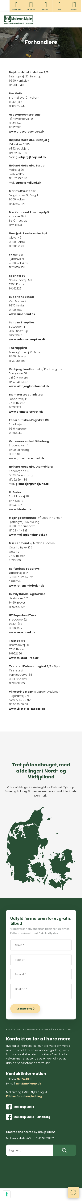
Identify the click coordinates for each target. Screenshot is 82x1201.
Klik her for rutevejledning (24, 1096)
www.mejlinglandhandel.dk (28, 535)
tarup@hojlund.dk (28, 183)
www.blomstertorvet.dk (26, 412)
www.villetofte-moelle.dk (27, 709)
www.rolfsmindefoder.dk (26, 586)
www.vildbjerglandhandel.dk (29, 386)
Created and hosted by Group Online (30, 1132)
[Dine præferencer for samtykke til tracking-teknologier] (6, 1194)
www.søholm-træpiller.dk (27, 339)
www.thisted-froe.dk (24, 658)
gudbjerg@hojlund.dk (31, 157)
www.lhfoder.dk (20, 509)
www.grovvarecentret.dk (26, 131)
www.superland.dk (22, 314)
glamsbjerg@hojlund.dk (32, 484)
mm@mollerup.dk (28, 1083)
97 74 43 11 (24, 1079)
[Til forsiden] (18, 19)
